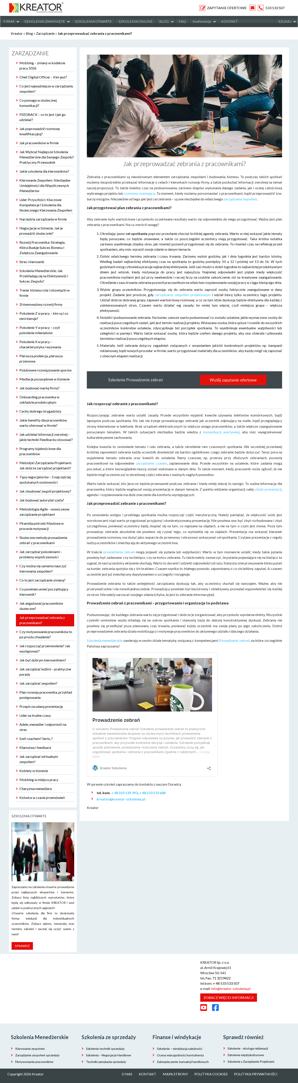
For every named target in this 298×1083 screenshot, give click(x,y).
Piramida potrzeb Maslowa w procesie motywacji (41, 526)
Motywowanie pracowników (34, 1062)
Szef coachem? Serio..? (36, 738)
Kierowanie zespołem (30, 1048)
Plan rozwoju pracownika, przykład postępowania (45, 694)
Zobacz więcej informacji (229, 997)
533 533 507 (274, 8)
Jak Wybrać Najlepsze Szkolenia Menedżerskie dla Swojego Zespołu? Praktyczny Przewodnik (46, 157)
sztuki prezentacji (267, 489)
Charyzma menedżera (35, 788)
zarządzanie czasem (151, 463)
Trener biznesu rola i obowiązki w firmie (44, 292)
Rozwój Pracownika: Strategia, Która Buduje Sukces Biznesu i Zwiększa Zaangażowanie (42, 247)
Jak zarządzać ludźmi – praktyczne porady (45, 671)
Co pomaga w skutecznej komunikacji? (38, 103)
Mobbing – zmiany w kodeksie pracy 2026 (42, 65)
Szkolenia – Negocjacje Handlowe (108, 1055)
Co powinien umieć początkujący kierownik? (43, 591)
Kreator (17, 33)
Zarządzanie (45, 33)
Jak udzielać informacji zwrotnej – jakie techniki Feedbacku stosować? (46, 437)
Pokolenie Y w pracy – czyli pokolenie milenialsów (39, 330)
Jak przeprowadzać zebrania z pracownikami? (42, 620)
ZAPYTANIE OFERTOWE (227, 8)
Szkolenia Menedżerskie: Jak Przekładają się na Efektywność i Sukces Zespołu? (43, 276)
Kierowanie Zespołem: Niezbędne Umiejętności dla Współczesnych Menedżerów (44, 185)
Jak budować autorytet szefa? (41, 500)
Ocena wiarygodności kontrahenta (180, 1055)
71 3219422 (221, 978)
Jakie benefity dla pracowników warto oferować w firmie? (43, 422)
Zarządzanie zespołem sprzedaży (37, 1055)
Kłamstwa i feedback (35, 747)
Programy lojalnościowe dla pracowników (40, 451)
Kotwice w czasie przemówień (42, 797)
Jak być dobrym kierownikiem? (42, 660)
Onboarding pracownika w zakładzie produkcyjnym (39, 399)
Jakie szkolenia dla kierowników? (44, 171)
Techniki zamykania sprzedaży (106, 1062)
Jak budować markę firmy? (39, 388)
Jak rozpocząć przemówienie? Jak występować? (44, 648)
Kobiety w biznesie (33, 771)
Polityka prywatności (255, 1074)
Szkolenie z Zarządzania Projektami (251, 1061)
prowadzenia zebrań (119, 552)
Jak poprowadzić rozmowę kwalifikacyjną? (39, 131)
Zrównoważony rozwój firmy (40, 304)
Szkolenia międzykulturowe (246, 1055)
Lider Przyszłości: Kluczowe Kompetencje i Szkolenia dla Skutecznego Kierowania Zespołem (45, 205)
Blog (29, 33)
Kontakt (147, 1074)
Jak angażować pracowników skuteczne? (41, 606)
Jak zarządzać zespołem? (38, 683)
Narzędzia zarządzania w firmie (43, 219)
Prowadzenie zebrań (234, 640)
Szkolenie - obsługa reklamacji (248, 1048)
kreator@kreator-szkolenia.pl (121, 799)
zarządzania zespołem (240, 199)
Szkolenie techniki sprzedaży (105, 1048)
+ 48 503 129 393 (124, 793)
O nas (127, 1074)
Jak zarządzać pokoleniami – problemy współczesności (40, 554)
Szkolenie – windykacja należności (179, 1048)
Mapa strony (175, 1074)
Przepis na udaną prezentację (41, 706)
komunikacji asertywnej (221, 432)
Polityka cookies (211, 1074)
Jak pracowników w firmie (39, 143)
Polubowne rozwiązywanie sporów (45, 370)
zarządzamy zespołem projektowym (183, 295)
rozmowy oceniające (139, 193)
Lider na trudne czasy (35, 715)
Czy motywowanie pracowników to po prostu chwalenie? (45, 634)
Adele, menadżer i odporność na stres (42, 727)
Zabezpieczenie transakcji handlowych (183, 1062)
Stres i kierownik (31, 262)
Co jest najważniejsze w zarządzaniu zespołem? (46, 88)
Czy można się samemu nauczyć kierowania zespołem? (42, 568)
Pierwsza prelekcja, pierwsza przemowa (41, 358)
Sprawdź (22, 946)
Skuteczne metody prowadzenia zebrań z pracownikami (43, 540)
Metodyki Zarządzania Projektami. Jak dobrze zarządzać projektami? (45, 465)
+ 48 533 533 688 (152, 793)
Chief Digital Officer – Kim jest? (43, 77)
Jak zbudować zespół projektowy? (45, 491)
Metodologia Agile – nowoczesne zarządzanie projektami (44, 511)
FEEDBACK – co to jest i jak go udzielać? (42, 117)
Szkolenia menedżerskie (105, 640)
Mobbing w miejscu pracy (38, 780)
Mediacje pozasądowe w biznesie (44, 379)
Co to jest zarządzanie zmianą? (42, 580)
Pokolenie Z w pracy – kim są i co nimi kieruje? (43, 316)
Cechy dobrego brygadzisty (40, 411)
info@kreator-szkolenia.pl (230, 988)
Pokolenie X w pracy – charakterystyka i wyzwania (40, 344)
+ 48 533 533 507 (226, 983)
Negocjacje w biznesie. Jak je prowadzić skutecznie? (41, 230)
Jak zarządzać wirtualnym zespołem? (38, 759)
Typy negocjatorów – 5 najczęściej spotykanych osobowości (45, 479)
